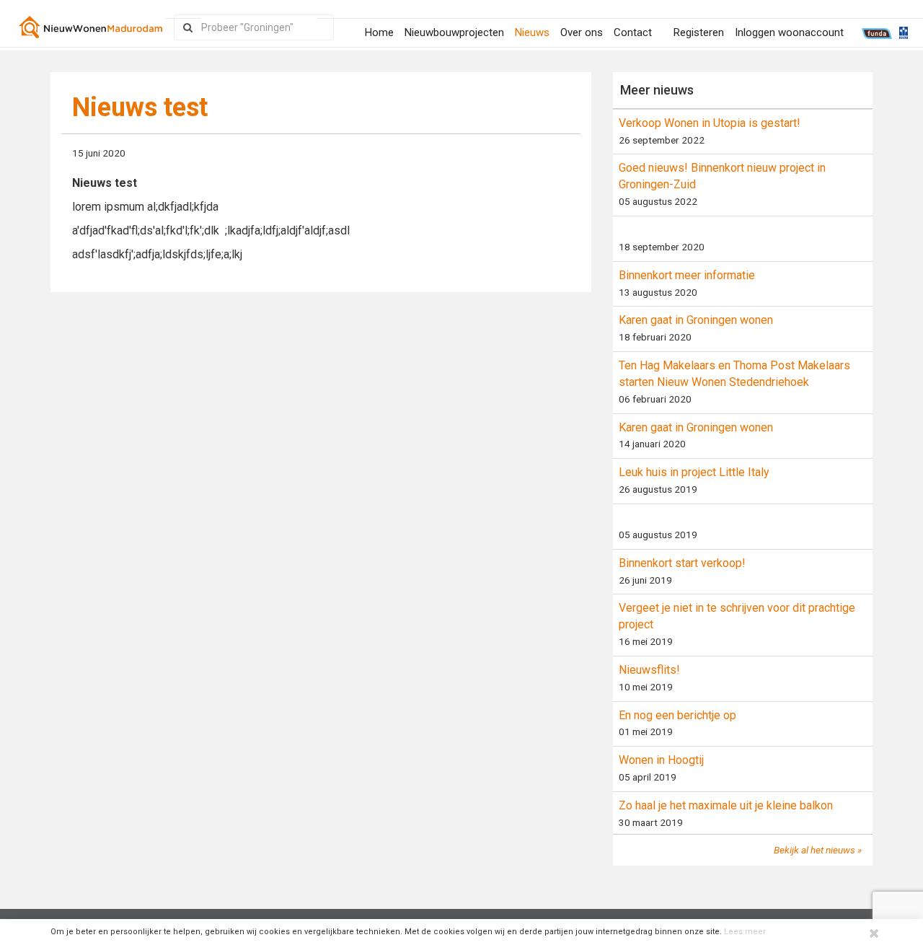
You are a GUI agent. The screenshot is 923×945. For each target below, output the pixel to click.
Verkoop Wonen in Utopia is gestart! (709, 123)
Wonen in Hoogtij (661, 760)
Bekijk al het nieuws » (818, 850)
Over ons (581, 32)
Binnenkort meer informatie (687, 275)
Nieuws (532, 32)
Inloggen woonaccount (789, 32)
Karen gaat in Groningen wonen (696, 320)
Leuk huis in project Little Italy (694, 472)
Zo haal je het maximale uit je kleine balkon (726, 805)
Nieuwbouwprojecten (454, 32)
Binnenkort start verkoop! (682, 563)
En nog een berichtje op (677, 715)
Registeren (699, 32)
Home (379, 32)
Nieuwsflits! (649, 670)
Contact (633, 32)
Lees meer (745, 931)
